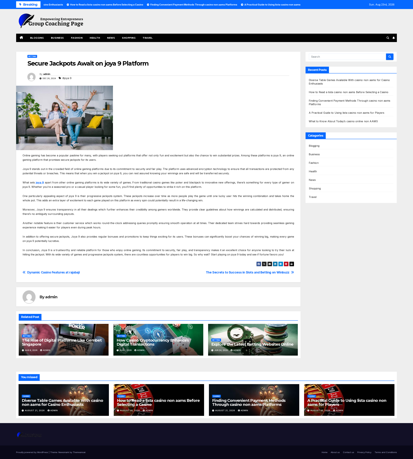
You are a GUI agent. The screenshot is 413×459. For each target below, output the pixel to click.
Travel (148, 37)
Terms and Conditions (386, 452)
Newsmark (63, 452)
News (111, 37)
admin (46, 74)
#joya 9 (66, 78)
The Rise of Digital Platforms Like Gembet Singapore (62, 342)
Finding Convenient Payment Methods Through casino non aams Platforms (248, 402)
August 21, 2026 (35, 410)
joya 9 (40, 182)
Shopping (129, 37)
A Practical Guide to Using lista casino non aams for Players (346, 112)
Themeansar (79, 452)
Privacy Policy (364, 452)
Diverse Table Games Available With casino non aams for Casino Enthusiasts (62, 402)
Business (57, 37)
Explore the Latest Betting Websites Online (252, 344)
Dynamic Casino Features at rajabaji (53, 272)
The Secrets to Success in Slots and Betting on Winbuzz (247, 272)
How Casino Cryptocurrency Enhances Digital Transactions (153, 342)
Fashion (77, 37)
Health (95, 37)
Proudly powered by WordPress (32, 452)
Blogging (37, 37)
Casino (26, 396)
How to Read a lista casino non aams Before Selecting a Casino (348, 92)
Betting (32, 56)
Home (324, 452)
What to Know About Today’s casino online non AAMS (343, 121)
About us (335, 452)
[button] (388, 37)
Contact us (348, 452)
